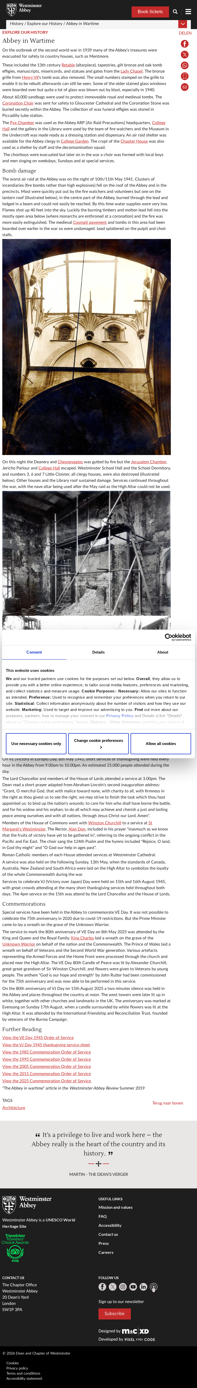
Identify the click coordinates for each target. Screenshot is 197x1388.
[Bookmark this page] (185, 76)
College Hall (49, 468)
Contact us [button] (108, 1234)
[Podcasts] (153, 1287)
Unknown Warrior (19, 944)
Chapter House (134, 141)
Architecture (13, 1108)
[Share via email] (185, 87)
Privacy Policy (119, 716)
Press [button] (103, 1243)
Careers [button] (105, 1252)
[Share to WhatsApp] (185, 65)
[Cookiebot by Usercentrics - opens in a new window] (168, 637)
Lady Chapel (132, 71)
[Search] (177, 12)
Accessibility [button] (110, 1225)
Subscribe (115, 1314)
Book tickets (150, 12)
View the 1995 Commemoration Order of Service (46, 1059)
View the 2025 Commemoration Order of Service (47, 1081)
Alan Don (76, 829)
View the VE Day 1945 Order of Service (38, 1038)
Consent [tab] (34, 652)
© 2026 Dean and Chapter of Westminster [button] (36, 1353)
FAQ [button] (102, 1216)
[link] (135, 1331)
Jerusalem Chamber (148, 462)
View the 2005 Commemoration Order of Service (46, 1067)
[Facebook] (102, 1287)
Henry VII (30, 77)
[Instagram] (123, 1287)
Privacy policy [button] (17, 1368)
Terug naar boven (167, 1103)
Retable (68, 65)
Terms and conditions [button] (23, 1373)
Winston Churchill (104, 823)
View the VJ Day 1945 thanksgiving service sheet (46, 1045)
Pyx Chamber (22, 123)
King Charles (82, 938)
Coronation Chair (18, 103)
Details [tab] (98, 652)
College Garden (74, 141)
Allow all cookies (161, 743)
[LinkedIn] (143, 1287)
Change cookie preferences (98, 740)
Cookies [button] (12, 1363)
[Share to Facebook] (185, 44)
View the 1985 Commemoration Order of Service (46, 1052)
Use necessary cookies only (36, 743)
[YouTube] (133, 1287)
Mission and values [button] (115, 1207)
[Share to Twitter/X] (185, 54)
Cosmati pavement (90, 222)
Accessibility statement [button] (24, 1379)
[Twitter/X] (112, 1287)
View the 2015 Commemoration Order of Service (46, 1074)
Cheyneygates (70, 462)
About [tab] (163, 652)
